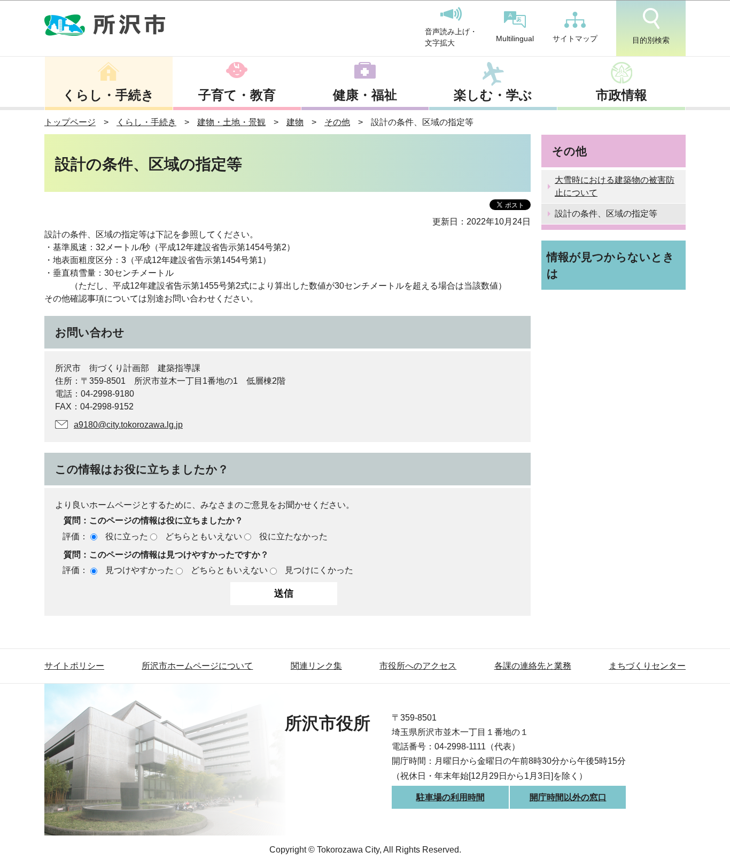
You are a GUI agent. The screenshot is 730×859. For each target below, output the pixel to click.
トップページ (70, 122)
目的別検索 (651, 40)
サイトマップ (575, 38)
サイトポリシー (74, 665)
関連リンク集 (316, 665)
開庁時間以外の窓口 (568, 797)
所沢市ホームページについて (197, 665)
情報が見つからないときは (610, 265)
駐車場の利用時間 (450, 797)
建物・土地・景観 (231, 122)
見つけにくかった (319, 570)
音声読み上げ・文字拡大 (451, 37)
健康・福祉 (365, 95)
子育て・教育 (237, 95)
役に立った (126, 536)
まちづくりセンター (647, 665)
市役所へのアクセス (417, 665)
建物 (295, 122)
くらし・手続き (108, 95)
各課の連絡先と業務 (532, 665)
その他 (337, 122)
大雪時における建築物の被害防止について (614, 186)
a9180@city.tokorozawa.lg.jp (128, 424)
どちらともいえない (203, 536)
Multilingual (515, 38)
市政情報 (621, 95)
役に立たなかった (293, 536)
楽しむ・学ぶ (493, 95)
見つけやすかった (139, 570)
